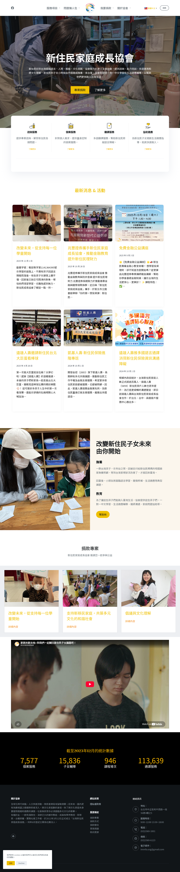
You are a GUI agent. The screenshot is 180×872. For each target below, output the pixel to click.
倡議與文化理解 (138, 613)
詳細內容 (13, 626)
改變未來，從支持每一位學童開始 (36, 251)
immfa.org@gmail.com (152, 849)
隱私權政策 (95, 804)
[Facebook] (12, 7)
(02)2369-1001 (148, 831)
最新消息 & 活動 (90, 190)
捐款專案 (94, 817)
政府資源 (94, 832)
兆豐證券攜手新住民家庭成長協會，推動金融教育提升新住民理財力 (88, 253)
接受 (10, 863)
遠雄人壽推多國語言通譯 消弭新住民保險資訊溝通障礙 (139, 358)
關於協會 (122, 8)
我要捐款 (105, 8)
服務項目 (52, 8)
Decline (21, 863)
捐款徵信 (94, 824)
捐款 (164, 8)
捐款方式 (94, 821)
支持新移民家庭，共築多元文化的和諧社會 (89, 616)
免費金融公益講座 (134, 248)
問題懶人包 (70, 8)
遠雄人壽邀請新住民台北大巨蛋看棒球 (36, 355)
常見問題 (94, 828)
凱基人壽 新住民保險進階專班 (86, 355)
